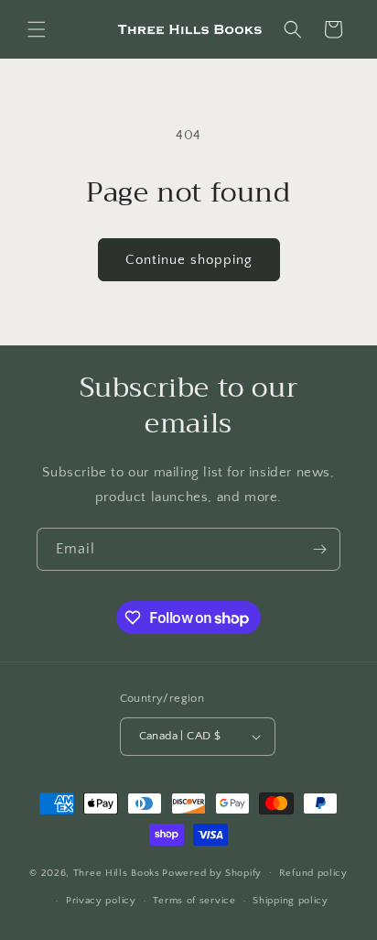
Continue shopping (189, 260)
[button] (36, 29)
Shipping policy (291, 900)
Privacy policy (101, 900)
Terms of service (194, 900)
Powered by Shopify (212, 872)
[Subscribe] (319, 549)
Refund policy (313, 873)
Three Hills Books (116, 872)
